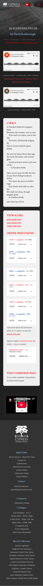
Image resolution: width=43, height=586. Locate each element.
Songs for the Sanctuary (21, 549)
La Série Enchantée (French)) (22, 562)
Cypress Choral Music (9, 75)
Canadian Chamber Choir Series (22, 555)
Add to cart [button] (22, 244)
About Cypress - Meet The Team (22, 457)
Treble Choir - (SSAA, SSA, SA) (22, 519)
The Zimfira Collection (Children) (22, 565)
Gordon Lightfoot (22, 545)
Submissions (22, 463)
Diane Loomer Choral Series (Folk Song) (22, 578)
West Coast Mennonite (22, 532)
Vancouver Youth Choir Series (22, 552)
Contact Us (22, 460)
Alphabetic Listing (22, 503)
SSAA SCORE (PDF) (14, 223)
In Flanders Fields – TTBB (28, 110)
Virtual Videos (21, 470)
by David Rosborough (23, 33)
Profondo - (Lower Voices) (22, 568)
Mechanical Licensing (21, 467)
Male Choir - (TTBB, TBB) (22, 522)
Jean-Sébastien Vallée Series (22, 575)
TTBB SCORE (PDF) (14, 226)
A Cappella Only (22, 526)
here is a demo (20, 344)
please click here (13, 334)
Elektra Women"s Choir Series (22, 559)
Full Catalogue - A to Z (22, 513)
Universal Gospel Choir (22, 572)
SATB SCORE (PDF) (14, 219)
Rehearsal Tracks (22, 473)
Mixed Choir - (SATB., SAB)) (22, 516)
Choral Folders (22, 476)
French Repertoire (22, 529)
